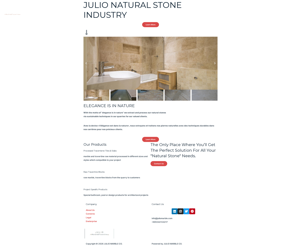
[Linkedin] (175, 211)
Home (251, 8)
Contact (284, 8)
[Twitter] (186, 211)
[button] (150, 24)
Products (272, 8)
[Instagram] (180, 211)
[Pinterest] (192, 211)
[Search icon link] (293, 8)
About (261, 8)
